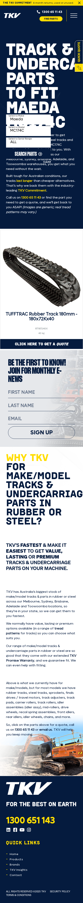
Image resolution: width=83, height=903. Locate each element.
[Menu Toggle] (74, 15)
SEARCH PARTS (26, 153)
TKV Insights (18, 870)
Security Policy (60, 891)
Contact (16, 875)
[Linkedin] (8, 830)
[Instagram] (29, 830)
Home (14, 854)
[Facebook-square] (15, 830)
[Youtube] (22, 830)
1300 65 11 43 (31, 197)
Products (16, 859)
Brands (15, 865)
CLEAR (47, 161)
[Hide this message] (79, 3)
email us (45, 729)
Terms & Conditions (18, 895)
